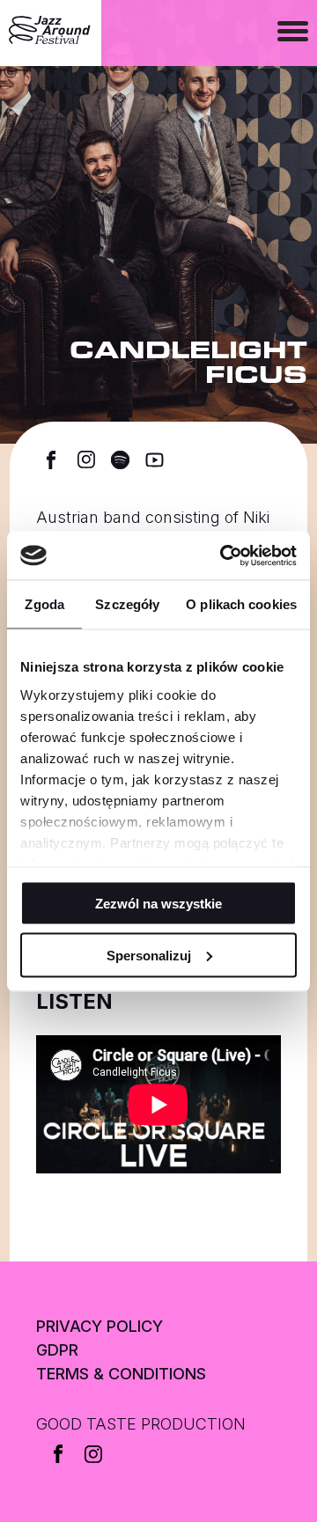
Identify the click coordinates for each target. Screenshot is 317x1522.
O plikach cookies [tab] (241, 604)
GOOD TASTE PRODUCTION (141, 1424)
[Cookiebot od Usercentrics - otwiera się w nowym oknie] (224, 555)
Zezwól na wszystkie (158, 903)
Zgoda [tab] (44, 604)
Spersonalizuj (149, 954)
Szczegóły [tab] (127, 604)
